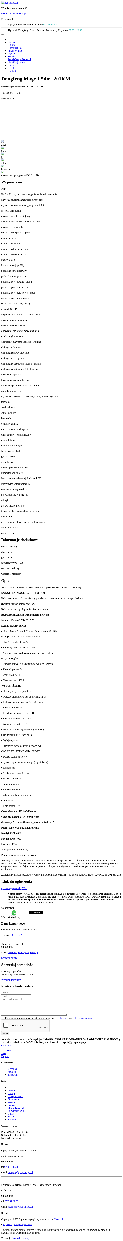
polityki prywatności (83, 1018)
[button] (11, 56)
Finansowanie (15, 50)
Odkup (11, 45)
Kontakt (12, 71)
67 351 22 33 (75, 30)
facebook (12, 1069)
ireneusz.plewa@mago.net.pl (23, 952)
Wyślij (5, 1033)
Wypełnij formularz (11, 980)
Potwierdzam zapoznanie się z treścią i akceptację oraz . (49, 1018)
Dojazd (5, 1056)
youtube (12, 1071)
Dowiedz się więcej (21, 1238)
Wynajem (12, 53)
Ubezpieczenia (15, 47)
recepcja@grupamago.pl (13, 13)
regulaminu (61, 1018)
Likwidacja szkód (17, 62)
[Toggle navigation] (2, 34)
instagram (12, 1074)
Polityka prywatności (23, 1224)
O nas (11, 65)
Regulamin (7, 1224)
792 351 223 (16, 935)
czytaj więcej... (8, 1045)
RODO (11, 68)
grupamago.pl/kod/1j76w (14, 888)
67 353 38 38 (50, 24)
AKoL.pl (58, 1219)
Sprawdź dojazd (9, 957)
